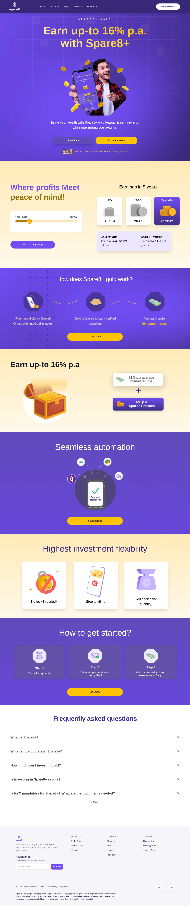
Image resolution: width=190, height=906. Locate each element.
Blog (109, 846)
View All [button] (95, 802)
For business (113, 855)
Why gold (75, 850)
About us (111, 841)
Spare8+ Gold (77, 846)
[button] (14, 6)
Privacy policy (149, 846)
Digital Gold (76, 841)
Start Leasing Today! (33, 244)
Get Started (95, 692)
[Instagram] (165, 887)
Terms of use (149, 850)
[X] (158, 887)
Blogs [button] (66, 6)
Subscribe (57, 866)
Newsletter (23, 857)
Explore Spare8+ (116, 140)
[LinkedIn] (171, 887)
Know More (95, 336)
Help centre (148, 841)
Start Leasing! (95, 521)
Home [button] (43, 6)
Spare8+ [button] (54, 6)
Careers (110, 850)
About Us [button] (78, 6)
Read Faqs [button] (73, 140)
